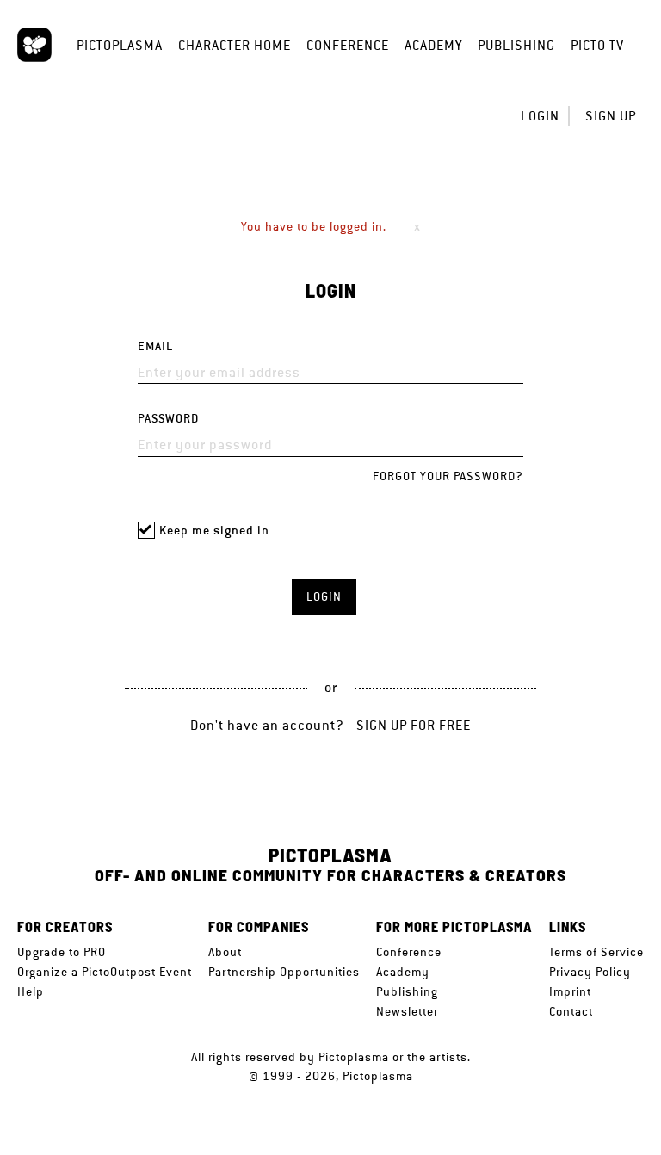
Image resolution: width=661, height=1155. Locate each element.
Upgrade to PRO (61, 952)
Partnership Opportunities (284, 971)
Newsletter (407, 1011)
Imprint (570, 991)
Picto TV (597, 45)
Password (168, 418)
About (225, 952)
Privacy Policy (590, 971)
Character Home (234, 45)
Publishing (516, 45)
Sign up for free (413, 725)
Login (540, 116)
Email (155, 346)
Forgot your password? (448, 476)
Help (30, 991)
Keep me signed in (214, 530)
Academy (433, 45)
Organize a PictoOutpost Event (104, 971)
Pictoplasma (120, 45)
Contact (571, 1011)
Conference (347, 45)
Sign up (610, 116)
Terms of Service (596, 952)
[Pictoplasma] (34, 45)
